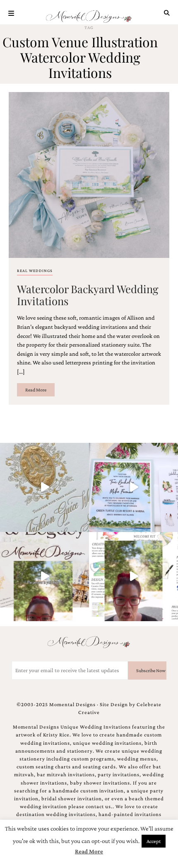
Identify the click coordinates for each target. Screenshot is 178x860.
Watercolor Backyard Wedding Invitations (88, 295)
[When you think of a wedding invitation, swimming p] (133, 487)
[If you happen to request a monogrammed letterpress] (44, 487)
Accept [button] (154, 841)
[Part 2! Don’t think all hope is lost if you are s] (44, 576)
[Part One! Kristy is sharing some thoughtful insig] (133, 576)
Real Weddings (35, 270)
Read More (35, 390)
